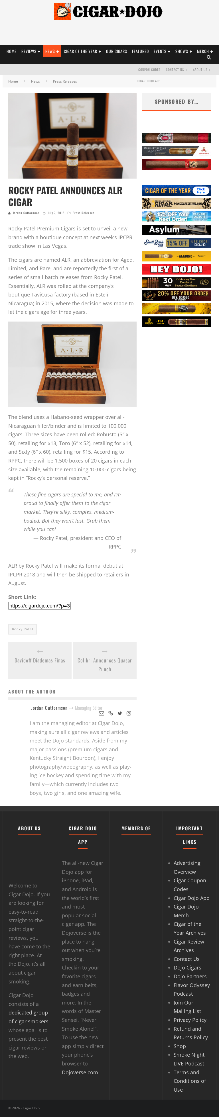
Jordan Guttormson (26, 212)
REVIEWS (28, 51)
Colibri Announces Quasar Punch (105, 664)
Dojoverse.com (80, 1072)
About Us (200, 69)
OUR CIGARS (116, 51)
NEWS (50, 51)
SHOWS (181, 51)
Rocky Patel (22, 629)
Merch (203, 51)
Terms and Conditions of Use (190, 1081)
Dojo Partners (190, 976)
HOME (12, 51)
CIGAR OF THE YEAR (80, 51)
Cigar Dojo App (148, 81)
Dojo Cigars (187, 967)
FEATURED (140, 51)
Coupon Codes (149, 69)
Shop (180, 1046)
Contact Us (175, 69)
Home (13, 81)
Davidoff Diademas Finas (40, 660)
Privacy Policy (190, 1019)
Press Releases (83, 212)
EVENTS (160, 51)
